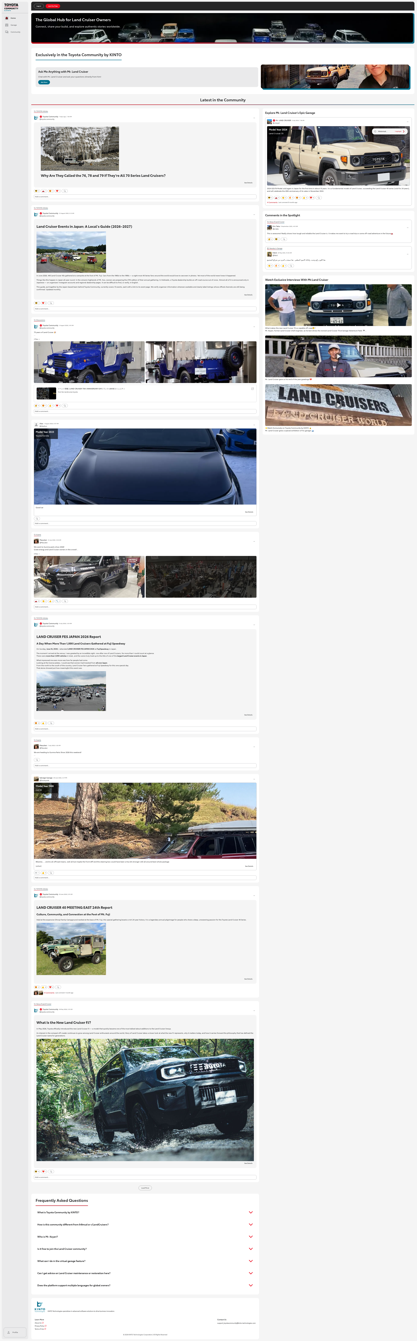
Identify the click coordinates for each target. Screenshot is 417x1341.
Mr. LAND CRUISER (283, 120)
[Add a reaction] (65, 191)
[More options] (254, 118)
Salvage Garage (46, 778)
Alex (41, 424)
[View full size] (89, 362)
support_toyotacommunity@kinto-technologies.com (236, 1323)
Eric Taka (276, 226)
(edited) (38, 866)
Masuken (43, 540)
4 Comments (49, 993)
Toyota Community (50, 117)
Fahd (275, 253)
